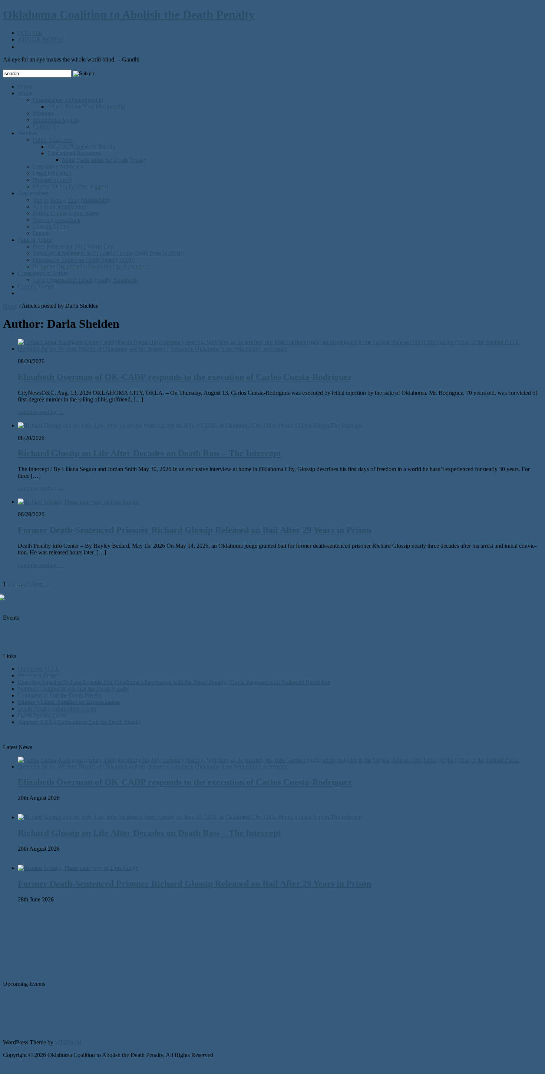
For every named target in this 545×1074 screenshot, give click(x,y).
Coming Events (51, 226)
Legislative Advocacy (58, 166)
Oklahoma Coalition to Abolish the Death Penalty (129, 14)
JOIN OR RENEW (41, 39)
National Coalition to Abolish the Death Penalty (73, 689)
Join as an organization (59, 206)
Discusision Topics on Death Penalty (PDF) (84, 260)
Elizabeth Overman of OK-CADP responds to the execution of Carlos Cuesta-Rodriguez (185, 377)
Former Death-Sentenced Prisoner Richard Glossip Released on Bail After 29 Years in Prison (194, 530)
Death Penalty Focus (42, 715)
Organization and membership (68, 100)
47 (27, 584)
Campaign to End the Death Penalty (60, 695)
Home (25, 86)
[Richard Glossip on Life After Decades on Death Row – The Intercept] (190, 425)
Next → (40, 584)
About (25, 93)
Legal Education (52, 173)
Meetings (43, 113)
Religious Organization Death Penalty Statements (90, 266)
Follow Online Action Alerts (66, 213)
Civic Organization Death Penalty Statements (85, 280)
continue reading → (41, 412)
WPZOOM (68, 1042)
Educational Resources (74, 153)
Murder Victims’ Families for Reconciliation (69, 702)
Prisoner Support (52, 180)
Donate (41, 233)
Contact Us (46, 126)
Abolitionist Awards (56, 120)
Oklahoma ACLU (39, 669)
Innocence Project (39, 675)
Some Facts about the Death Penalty (104, 160)
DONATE (30, 33)
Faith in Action (35, 240)
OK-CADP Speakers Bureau (81, 146)
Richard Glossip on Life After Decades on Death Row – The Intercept (149, 453)
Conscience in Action (43, 273)
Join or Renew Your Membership (86, 106)
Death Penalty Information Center (57, 709)
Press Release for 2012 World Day (73, 246)
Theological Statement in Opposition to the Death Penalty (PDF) (108, 253)
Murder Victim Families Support (70, 186)
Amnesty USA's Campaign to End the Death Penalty (80, 722)
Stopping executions (56, 220)
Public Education (53, 140)
